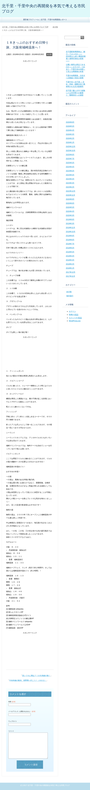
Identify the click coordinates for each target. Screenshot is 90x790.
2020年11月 (70, 195)
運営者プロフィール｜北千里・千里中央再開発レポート (45, 19)
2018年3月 (70, 260)
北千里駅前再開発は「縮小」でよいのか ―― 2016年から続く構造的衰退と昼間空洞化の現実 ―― (76, 56)
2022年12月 (70, 191)
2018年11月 (70, 228)
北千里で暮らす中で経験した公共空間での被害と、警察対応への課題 (75, 93)
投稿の (73, 315)
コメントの (75, 318)
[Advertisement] (29, 78)
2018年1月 (70, 268)
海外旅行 (69, 296)
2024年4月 (70, 167)
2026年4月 (70, 130)
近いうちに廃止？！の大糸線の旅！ (36, 676)
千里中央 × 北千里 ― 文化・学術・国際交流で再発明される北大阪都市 (75, 84)
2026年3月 (70, 134)
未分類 (49, 54)
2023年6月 (70, 171)
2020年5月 (70, 207)
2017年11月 (70, 276)
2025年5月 (70, 163)
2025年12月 (70, 146)
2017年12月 (70, 272)
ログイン (72, 311)
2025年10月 (70, 151)
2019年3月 (70, 223)
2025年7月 (70, 159)
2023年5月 (70, 175)
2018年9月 (70, 236)
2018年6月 (70, 248)
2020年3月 (70, 215)
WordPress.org (74, 321)
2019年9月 (70, 219)
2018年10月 (70, 232)
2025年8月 (70, 155)
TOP (27, 27)
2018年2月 (70, 264)
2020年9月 (70, 199)
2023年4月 (70, 179)
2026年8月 (70, 122)
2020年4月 (70, 211)
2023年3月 (70, 183)
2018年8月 (70, 240)
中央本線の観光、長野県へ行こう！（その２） (27, 680)
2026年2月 (70, 138)
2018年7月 (70, 244)
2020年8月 (70, 203)
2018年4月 (70, 256)
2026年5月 (70, 126)
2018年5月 (70, 252)
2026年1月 (70, 142)
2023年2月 (70, 187)
